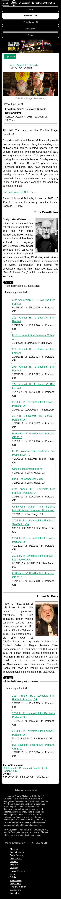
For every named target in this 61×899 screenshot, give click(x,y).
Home (30, 9)
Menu (5, 3)
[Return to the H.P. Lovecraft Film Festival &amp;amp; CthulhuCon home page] (14, 5)
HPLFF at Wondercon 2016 (27, 479)
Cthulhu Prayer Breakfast (21, 68)
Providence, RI (30, 22)
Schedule (34, 65)
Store (30, 35)
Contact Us (15, 893)
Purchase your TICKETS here (19, 192)
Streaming (30, 29)
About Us (14, 849)
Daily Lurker (15, 883)
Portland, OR (30, 15)
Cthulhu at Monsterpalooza (27, 469)
